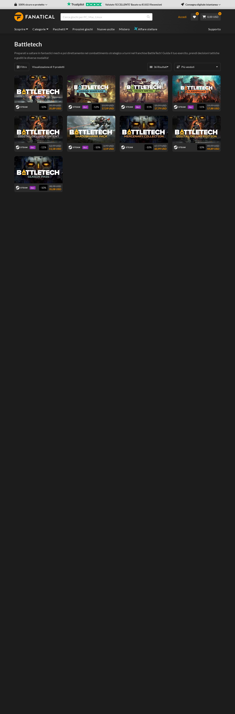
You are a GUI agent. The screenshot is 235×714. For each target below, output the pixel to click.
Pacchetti (59, 29)
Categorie (39, 29)
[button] (30, 5)
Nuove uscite (106, 29)
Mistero (124, 29)
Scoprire (19, 29)
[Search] (148, 17)
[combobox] (117, 17)
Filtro (23, 66)
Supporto (214, 29)
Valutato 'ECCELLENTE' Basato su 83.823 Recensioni (133, 4)
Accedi (182, 17)
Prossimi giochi (83, 29)
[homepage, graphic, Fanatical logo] (34, 16)
